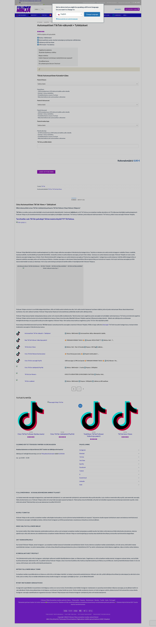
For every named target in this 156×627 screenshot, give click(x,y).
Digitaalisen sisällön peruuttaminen (88, 619)
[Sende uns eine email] (137, 2)
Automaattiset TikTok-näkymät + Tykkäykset (38, 333)
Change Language (92, 14)
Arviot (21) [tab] (81, 200)
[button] (118, 9)
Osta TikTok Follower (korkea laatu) (35, 354)
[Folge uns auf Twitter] (135, 2)
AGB (101, 619)
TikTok (43, 186)
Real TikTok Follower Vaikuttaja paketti (36, 340)
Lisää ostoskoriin (46, 172)
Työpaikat (107, 619)
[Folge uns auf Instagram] (133, 2)
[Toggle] (139, 450)
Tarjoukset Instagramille (89, 2)
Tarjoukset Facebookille (124, 2)
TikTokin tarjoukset (112, 2)
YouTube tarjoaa (101, 2)
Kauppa (46, 22)
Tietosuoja (62, 619)
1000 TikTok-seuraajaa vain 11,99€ (30, 1)
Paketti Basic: (41, 80)
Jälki (47, 619)
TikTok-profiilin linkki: (44, 142)
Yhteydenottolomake (47, 453)
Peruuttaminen (71, 619)
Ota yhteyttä (54, 619)
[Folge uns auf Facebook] (132, 2)
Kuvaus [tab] (73, 200)
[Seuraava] (139, 420)
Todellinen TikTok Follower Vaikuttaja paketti (94, 435)
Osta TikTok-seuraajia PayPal (33, 360)
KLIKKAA (61, 453)
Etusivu (39, 22)
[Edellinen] (16, 420)
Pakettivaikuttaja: (43, 121)
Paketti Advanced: (43, 100)
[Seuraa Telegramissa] (138, 2)
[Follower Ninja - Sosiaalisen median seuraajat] (23, 9)
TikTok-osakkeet (29, 381)
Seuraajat (106, 324)
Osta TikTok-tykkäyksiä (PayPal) (34, 367)
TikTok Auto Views (57, 189)
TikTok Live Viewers (30, 374)
